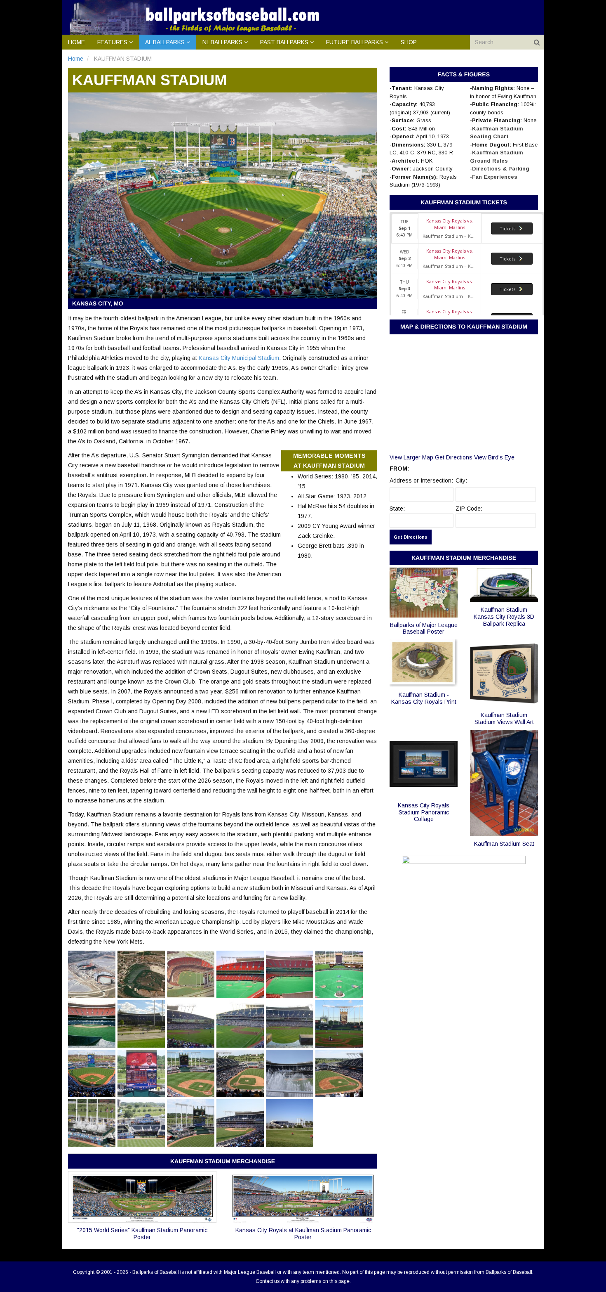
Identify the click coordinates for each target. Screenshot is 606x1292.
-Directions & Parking (499, 169)
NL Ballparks (222, 42)
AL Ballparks (165, 42)
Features (112, 42)
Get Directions (453, 457)
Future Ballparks (354, 42)
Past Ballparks (284, 42)
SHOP (409, 42)
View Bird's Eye (494, 457)
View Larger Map (411, 457)
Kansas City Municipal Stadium (239, 358)
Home (76, 42)
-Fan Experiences (493, 177)
